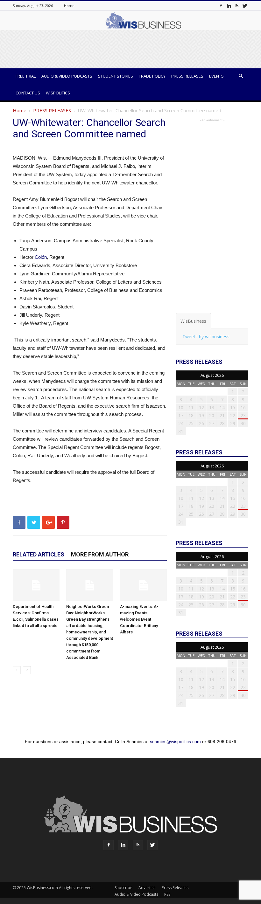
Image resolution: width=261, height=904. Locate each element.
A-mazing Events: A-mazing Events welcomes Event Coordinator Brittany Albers (139, 619)
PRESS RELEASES (52, 110)
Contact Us (28, 93)
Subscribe (123, 887)
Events (216, 76)
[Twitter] (244, 5)
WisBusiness (193, 321)
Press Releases (187, 76)
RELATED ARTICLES (38, 554)
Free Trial (26, 76)
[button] (240, 76)
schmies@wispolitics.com (175, 741)
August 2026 (212, 375)
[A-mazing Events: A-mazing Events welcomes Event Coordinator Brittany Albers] (143, 585)
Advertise (147, 887)
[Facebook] (220, 5)
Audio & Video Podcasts (66, 76)
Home (69, 5)
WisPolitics (58, 93)
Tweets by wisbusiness (205, 337)
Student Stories (115, 76)
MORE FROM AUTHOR (100, 554)
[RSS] (236, 5)
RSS (167, 894)
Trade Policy (152, 76)
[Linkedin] (228, 5)
